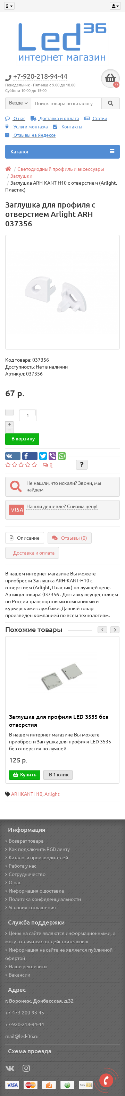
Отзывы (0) (74, 538)
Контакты (71, 126)
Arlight (52, 794)
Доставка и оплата (58, 118)
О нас (18, 118)
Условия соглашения (32, 907)
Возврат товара (26, 841)
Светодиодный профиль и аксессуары (60, 169)
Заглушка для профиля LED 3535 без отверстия (58, 721)
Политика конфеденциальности (45, 899)
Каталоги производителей (38, 857)
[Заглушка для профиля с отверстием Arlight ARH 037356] (62, 292)
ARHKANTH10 (26, 794)
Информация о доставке (36, 891)
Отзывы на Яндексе (34, 135)
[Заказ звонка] (106, 1080)
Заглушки (21, 176)
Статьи (99, 118)
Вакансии (19, 975)
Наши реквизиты (28, 966)
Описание (28, 538)
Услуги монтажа (30, 126)
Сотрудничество (27, 874)
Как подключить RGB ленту (39, 849)
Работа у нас (22, 866)
